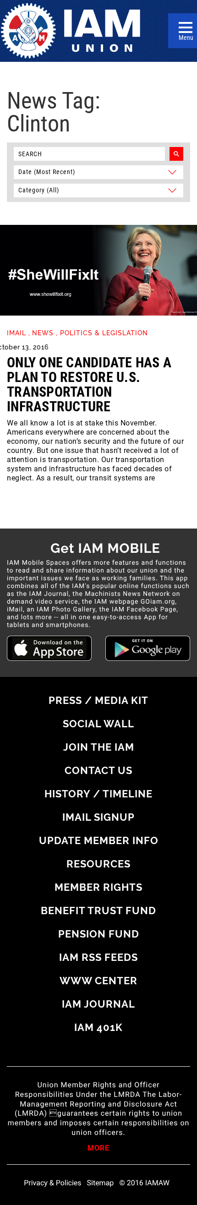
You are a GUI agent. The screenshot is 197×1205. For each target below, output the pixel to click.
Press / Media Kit (98, 700)
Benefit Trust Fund (98, 910)
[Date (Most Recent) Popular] (98, 171)
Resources (98, 864)
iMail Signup (98, 817)
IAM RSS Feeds (98, 957)
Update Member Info (99, 840)
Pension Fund (98, 934)
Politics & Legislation (104, 333)
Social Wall (98, 724)
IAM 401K (98, 1027)
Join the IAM (98, 747)
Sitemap (100, 1183)
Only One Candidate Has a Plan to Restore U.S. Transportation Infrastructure (89, 384)
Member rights (98, 887)
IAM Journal (98, 1004)
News (43, 333)
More (98, 1148)
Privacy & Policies (52, 1183)
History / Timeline (98, 794)
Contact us (98, 770)
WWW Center (98, 981)
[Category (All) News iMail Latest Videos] (98, 189)
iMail (16, 333)
